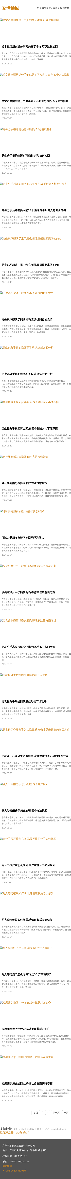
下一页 (56, 1112)
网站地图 (7, 1166)
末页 (66, 1112)
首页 (55, 8)
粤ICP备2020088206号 (14, 1170)
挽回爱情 (64, 8)
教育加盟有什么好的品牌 (14, 1132)
